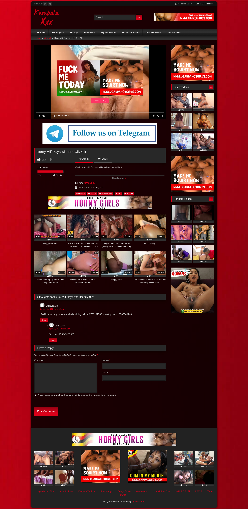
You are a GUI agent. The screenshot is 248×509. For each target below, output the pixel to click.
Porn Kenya (106, 491)
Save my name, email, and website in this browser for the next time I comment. (77, 395)
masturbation (107, 193)
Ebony (93, 193)
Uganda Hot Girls (45, 491)
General (47, 38)
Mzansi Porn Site (161, 491)
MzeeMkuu (89, 183)
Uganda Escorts (108, 32)
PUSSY (130, 193)
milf (119, 193)
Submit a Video (174, 32)
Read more (118, 178)
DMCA (198, 491)
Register (209, 4)
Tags (75, 32)
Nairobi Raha (66, 491)
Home (42, 32)
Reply (43, 320)
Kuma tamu (141, 491)
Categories (59, 32)
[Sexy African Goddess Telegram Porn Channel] (99, 143)
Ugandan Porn (138, 501)
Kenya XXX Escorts (131, 32)
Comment (39, 360)
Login (198, 4)
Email (106, 372)
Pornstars (90, 32)
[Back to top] (239, 500)
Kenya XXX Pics (86, 491)
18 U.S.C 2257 (182, 491)
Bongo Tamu (124, 491)
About (85, 159)
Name (106, 360)
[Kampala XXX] (46, 17)
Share (104, 159)
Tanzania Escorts (153, 32)
